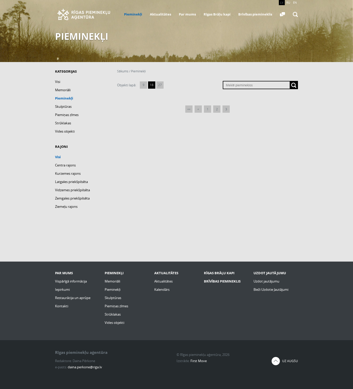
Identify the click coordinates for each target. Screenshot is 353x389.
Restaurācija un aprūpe (72, 297)
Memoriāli (63, 90)
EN (295, 2)
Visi (57, 81)
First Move (198, 361)
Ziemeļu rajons (66, 206)
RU (288, 2)
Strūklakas (63, 123)
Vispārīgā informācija (71, 281)
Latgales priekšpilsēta (71, 181)
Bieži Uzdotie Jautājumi (271, 289)
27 (160, 85)
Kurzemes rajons (68, 173)
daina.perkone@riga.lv (85, 367)
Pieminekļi (133, 14)
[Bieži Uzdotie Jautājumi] (282, 14)
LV (281, 2)
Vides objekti (65, 131)
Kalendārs (162, 289)
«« (188, 109)
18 (152, 85)
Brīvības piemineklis (255, 14)
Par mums (187, 14)
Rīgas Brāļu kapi (217, 14)
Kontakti (61, 306)
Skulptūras (63, 106)
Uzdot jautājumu (266, 281)
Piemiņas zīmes (67, 114)
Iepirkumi (62, 289)
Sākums (122, 71)
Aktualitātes (160, 14)
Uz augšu (290, 361)
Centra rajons (65, 165)
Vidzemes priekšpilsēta (72, 190)
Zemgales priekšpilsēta (72, 198)
